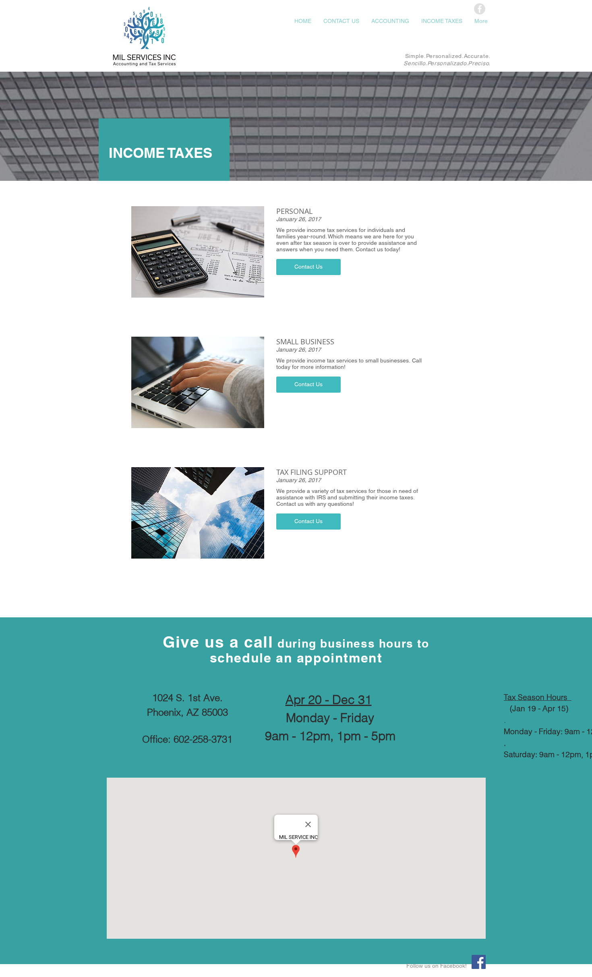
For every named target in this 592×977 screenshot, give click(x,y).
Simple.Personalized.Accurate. (448, 56)
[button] (308, 267)
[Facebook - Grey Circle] (479, 8)
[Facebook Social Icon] (479, 962)
